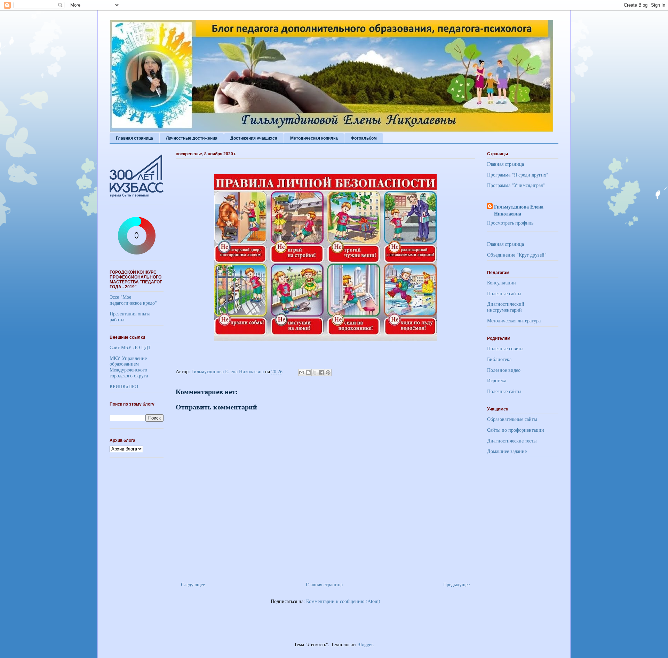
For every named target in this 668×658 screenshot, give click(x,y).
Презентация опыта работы (130, 316)
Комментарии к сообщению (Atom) (343, 601)
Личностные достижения (191, 138)
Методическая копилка (314, 138)
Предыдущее (456, 584)
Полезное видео (503, 370)
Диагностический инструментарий (505, 306)
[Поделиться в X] (314, 372)
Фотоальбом (364, 138)
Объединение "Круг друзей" (517, 254)
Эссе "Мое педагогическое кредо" (133, 299)
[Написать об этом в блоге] (308, 372)
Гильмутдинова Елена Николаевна (518, 210)
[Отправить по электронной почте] (301, 372)
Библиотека (499, 359)
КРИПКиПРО (124, 386)
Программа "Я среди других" (517, 174)
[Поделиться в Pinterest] (328, 372)
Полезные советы (505, 348)
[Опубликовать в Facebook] (321, 372)
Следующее (193, 584)
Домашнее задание (507, 451)
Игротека (496, 380)
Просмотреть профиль (510, 222)
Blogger (365, 644)
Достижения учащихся (253, 138)
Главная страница (134, 138)
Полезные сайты (504, 293)
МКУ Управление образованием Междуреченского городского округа (129, 367)
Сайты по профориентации (515, 429)
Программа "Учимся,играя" (516, 185)
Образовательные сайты (512, 419)
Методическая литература (514, 320)
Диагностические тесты (511, 440)
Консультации (501, 282)
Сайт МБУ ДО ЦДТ (130, 347)
